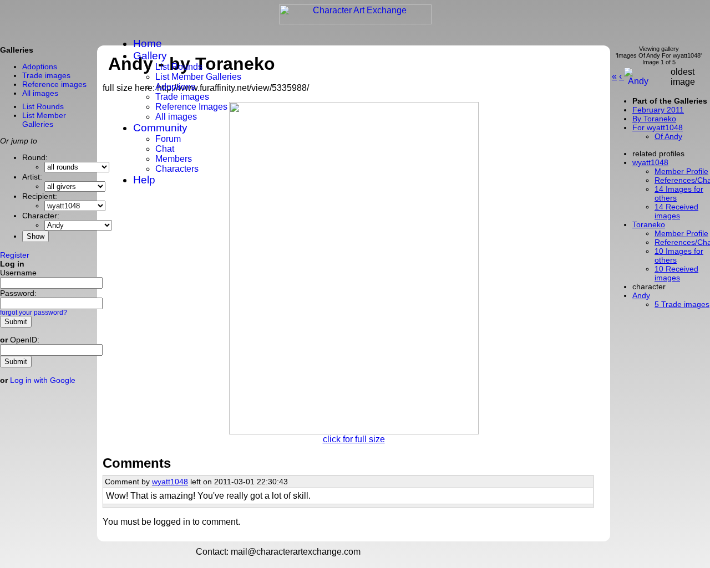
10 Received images (676, 273)
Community (160, 128)
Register (14, 254)
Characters (177, 168)
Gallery (150, 56)
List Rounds (178, 66)
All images (176, 116)
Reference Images (191, 106)
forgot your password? (33, 312)
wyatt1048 (170, 481)
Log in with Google (42, 380)
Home (147, 43)
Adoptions (175, 86)
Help (144, 180)
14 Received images (676, 211)
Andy (641, 295)
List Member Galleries (198, 76)
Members (173, 158)
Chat (164, 148)
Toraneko (648, 224)
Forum (168, 139)
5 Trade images (682, 304)
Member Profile (681, 233)
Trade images (182, 96)
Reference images (54, 84)
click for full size (354, 439)
